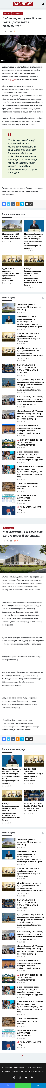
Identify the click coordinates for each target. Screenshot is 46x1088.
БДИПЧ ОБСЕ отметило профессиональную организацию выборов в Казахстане (11, 274)
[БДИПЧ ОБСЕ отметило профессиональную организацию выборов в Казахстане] (12, 260)
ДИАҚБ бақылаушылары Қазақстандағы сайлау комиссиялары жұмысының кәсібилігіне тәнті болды (33, 276)
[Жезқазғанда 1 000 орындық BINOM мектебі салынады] (12, 226)
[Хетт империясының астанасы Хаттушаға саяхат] (8, 486)
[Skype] (22, 204)
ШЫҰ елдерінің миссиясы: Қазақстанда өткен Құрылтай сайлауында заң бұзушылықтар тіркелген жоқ (30, 471)
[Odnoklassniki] (18, 204)
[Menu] (3, 5)
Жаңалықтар (17, 13)
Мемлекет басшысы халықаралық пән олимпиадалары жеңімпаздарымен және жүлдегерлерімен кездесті (33, 241)
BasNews (7, 13)
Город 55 (12, 80)
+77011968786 (16, 1071)
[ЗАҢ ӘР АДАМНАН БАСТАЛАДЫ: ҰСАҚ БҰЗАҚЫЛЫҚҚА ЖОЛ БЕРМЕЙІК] (8, 368)
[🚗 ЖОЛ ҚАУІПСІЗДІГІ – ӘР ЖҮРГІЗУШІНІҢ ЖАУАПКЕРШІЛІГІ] (8, 443)
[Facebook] (4, 204)
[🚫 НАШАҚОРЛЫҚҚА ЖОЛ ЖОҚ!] (8, 510)
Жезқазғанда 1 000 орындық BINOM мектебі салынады (11, 236)
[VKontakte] (13, 204)
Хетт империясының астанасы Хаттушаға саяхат (27, 486)
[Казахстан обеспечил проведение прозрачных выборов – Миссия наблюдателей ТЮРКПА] (8, 429)
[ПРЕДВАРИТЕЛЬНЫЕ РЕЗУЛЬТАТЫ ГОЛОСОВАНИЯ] (8, 498)
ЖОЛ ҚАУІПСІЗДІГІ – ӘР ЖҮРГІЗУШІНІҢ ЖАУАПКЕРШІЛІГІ (29, 442)
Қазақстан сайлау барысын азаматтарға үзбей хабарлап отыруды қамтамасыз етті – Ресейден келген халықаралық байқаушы (30, 384)
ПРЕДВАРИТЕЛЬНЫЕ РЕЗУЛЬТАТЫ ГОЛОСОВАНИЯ (27, 498)
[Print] (31, 204)
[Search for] (43, 5)
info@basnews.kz (36, 1067)
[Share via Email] (27, 204)
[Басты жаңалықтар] (23, 4)
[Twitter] (8, 204)
